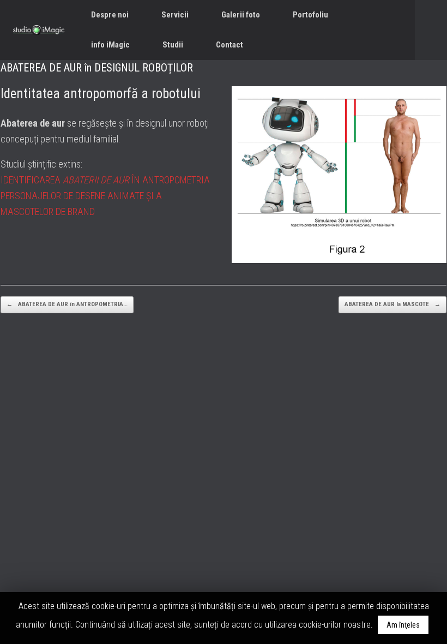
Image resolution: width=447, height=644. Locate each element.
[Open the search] (431, 30)
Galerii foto (240, 15)
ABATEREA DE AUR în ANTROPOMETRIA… (67, 304)
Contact (229, 45)
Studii (172, 45)
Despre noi (110, 15)
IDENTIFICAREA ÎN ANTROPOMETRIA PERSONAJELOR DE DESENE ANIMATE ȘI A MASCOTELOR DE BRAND (105, 195)
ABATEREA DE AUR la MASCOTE (392, 304)
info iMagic (110, 45)
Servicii (175, 15)
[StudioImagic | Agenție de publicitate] (39, 29)
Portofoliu (310, 15)
